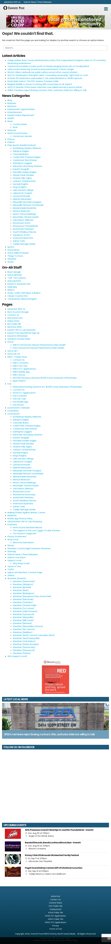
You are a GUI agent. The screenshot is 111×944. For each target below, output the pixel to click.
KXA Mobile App (20, 401)
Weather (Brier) (21, 590)
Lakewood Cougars (22, 193)
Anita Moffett (14, 280)
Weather (11, 258)
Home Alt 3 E (13, 353)
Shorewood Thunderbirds (25, 226)
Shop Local (12, 539)
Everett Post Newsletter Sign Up (23, 332)
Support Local (14, 560)
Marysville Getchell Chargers (27, 202)
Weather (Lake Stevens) (25, 611)
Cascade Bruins (21, 154)
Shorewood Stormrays (24, 494)
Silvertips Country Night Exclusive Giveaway (28, 548)
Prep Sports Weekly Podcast (21, 145)
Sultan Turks (19, 240)
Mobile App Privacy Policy (19, 518)
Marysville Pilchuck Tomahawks (28, 205)
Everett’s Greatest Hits (18, 283)
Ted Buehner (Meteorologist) (22, 298)
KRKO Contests (20, 362)
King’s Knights (20, 455)
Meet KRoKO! (19, 380)
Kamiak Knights (20, 184)
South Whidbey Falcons (24, 231)
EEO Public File (14, 323)
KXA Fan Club (19, 398)
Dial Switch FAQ (15, 317)
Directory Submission (23, 542)
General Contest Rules (18, 338)
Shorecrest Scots (21, 223)
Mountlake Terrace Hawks (26, 217)
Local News (13, 410)
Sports (10, 246)
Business (11, 103)
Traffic (10, 569)
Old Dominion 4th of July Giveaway (24, 521)
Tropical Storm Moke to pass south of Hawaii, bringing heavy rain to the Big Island (48, 66)
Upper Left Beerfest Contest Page (24, 572)
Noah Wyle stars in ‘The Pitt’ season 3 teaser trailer (33, 81)
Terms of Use (14, 566)
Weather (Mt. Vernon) (24, 629)
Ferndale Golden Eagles (24, 172)
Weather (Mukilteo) (22, 632)
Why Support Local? (17, 656)
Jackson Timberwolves (24, 181)
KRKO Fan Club (20, 365)
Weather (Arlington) (23, 584)
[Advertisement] (55, 21)
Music (10, 121)
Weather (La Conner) (23, 608)
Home (10, 341)
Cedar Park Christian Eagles (26, 157)
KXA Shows (18, 404)
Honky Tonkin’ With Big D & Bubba (23, 292)
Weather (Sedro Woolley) (26, 644)
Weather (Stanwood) (24, 650)
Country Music (20, 124)
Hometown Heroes (22, 136)
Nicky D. (11, 289)
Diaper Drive (13, 320)
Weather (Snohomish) (24, 647)
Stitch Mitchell (14, 274)
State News (13, 249)
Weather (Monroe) (22, 623)
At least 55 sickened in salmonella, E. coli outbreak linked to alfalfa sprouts (44, 78)
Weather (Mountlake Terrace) (28, 626)
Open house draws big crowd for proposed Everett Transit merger (40, 69)
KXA (9, 383)
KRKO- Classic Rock (17, 356)
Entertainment (14, 112)
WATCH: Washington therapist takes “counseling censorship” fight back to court (47, 75)
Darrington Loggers (22, 163)
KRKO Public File (55, 919)
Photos (11, 139)
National (11, 130)
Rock (15, 127)
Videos (10, 575)
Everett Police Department (20, 115)
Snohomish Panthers (23, 228)
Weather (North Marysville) (26, 638)
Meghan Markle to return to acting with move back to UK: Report (39, 84)
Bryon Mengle (14, 271)
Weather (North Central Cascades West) (34, 635)
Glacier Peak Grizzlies (23, 175)
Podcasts (12, 524)
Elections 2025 (14, 326)
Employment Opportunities (21, 109)
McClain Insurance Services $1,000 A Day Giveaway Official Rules (45, 377)
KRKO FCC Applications (24, 368)
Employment (55, 909)
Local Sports (13, 413)
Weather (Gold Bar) (23, 602)
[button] (106, 9)
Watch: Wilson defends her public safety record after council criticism (42, 72)
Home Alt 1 (12, 350)
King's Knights (20, 187)
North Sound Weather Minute (27, 527)
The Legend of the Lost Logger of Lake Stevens (36, 530)
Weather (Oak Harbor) (24, 641)
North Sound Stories (17, 133)
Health (10, 118)
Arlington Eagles (21, 151)
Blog (9, 100)
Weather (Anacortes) (24, 581)
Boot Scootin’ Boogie (18, 311)
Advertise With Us (12, 2)
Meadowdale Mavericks (24, 208)
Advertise (55, 896)
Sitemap (11, 551)
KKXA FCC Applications (24, 392)
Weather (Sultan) (22, 653)
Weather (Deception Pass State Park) (32, 596)
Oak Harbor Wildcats (23, 220)
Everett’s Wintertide (17, 335)
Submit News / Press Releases (38, 2)
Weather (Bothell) (22, 587)
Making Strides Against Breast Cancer (26, 512)
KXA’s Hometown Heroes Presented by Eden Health (38, 347)
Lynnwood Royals (21, 196)
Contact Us (13, 314)
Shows (10, 545)
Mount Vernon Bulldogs (24, 214)
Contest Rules (55, 902)
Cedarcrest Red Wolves (25, 160)
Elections (11, 106)
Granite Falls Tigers (22, 178)
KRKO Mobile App (21, 371)
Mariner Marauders (22, 199)
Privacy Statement (16, 536)
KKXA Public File (55, 912)
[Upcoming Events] (13, 834)
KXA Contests (20, 395)
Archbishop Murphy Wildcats (27, 148)
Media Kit (12, 515)
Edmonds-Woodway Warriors (27, 166)
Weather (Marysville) (23, 617)
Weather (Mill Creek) (23, 620)
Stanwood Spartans (23, 237)
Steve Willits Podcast (18, 252)
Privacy (55, 925)
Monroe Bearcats (21, 211)
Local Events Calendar (18, 407)
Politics (10, 142)
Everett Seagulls (21, 169)
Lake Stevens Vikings (23, 190)
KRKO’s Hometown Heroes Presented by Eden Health (39, 344)
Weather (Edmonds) (23, 599)
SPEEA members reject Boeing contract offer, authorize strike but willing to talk (46, 90)
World (10, 261)
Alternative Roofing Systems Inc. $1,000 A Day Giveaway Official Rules (47, 386)
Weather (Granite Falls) (25, 605)
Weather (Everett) (16, 578)
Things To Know (15, 255)
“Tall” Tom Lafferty (16, 277)
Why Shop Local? (21, 563)
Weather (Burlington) (23, 593)
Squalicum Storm (21, 234)
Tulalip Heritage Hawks (24, 243)
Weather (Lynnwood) (23, 614)
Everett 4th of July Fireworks (21, 329)
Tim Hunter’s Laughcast (24, 533)
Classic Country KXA (17, 295)
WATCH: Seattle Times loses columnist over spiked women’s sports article (44, 87)
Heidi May (12, 286)
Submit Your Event (16, 557)
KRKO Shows (19, 374)
